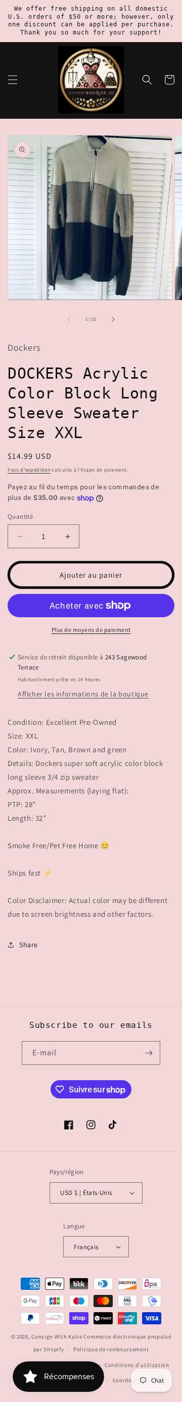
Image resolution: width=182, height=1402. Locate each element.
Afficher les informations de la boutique (83, 693)
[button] (13, 80)
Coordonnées (130, 1380)
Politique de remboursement (111, 1349)
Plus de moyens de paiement (91, 629)
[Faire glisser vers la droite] (113, 319)
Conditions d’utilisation (137, 1364)
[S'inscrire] (149, 1053)
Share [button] (28, 944)
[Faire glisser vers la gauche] (69, 319)
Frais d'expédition (29, 469)
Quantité (20, 516)
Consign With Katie (56, 1336)
